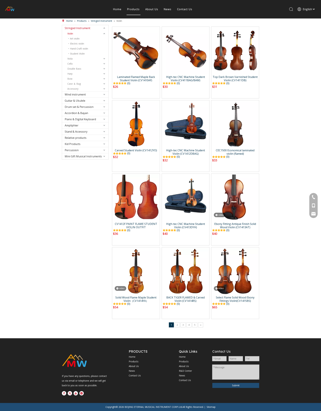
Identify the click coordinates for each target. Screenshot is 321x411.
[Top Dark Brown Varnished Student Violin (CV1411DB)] (235, 50)
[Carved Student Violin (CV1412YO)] (136, 124)
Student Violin (77, 53)
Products (133, 9)
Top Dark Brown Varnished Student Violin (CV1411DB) (235, 78)
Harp (70, 73)
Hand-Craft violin (79, 48)
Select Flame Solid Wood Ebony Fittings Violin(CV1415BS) (235, 299)
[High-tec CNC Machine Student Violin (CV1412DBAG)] (186, 124)
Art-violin (75, 38)
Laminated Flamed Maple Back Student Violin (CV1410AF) (136, 78)
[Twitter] (70, 393)
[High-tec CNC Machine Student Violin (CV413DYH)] (186, 197)
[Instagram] (81, 393)
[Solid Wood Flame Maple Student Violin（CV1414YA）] (136, 271)
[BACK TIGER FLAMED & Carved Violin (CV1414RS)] (186, 271)
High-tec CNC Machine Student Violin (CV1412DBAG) (185, 152)
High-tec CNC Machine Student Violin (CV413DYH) (185, 225)
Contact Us (184, 9)
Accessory (72, 88)
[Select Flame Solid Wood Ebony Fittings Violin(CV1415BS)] (235, 271)
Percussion (72, 150)
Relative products (75, 138)
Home (117, 9)
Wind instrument (75, 94)
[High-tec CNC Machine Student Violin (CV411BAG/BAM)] (186, 50)
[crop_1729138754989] (74, 361)
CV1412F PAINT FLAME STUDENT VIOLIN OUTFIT (136, 225)
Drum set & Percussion (79, 107)
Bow (69, 78)
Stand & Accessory (76, 131)
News (167, 9)
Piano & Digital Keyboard (80, 119)
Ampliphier (71, 125)
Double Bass (74, 68)
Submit (236, 385)
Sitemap (211, 406)
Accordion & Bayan (76, 113)
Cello (70, 63)
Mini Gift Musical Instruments (83, 156)
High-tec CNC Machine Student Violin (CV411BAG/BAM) (185, 78)
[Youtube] (76, 393)
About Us (151, 9)
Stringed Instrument (77, 28)
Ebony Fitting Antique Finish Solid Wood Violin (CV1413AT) (235, 225)
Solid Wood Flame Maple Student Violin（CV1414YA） (135, 299)
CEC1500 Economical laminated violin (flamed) (235, 152)
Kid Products (72, 144)
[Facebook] (64, 393)
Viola (70, 58)
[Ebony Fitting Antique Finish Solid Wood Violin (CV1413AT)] (235, 197)
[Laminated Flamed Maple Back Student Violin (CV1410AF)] (136, 50)
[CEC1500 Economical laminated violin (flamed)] (235, 124)
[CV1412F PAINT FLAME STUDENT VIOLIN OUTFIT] (136, 197)
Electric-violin (77, 43)
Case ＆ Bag (74, 83)
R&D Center (185, 370)
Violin (70, 33)
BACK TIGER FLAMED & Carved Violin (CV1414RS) (185, 299)
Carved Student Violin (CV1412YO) (136, 150)
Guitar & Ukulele (75, 100)
